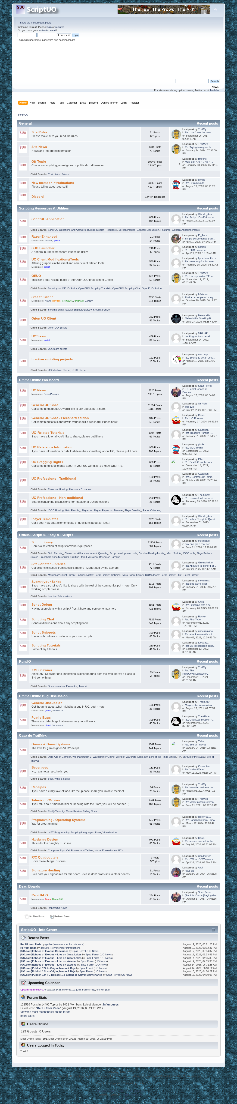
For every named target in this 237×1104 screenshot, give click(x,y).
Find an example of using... (200, 297)
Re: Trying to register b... (199, 147)
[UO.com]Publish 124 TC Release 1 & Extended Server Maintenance (61, 974)
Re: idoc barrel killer (196, 583)
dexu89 (45, 947)
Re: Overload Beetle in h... (199, 719)
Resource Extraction (80, 489)
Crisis (201, 415)
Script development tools (123, 553)
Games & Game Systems (50, 744)
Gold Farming (72, 510)
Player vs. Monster (112, 510)
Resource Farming (109, 557)
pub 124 (189, 406)
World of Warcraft (126, 756)
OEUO (36, 276)
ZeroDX (89, 300)
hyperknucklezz (207, 258)
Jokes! (65, 174)
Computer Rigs (56, 850)
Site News (39, 147)
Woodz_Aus (205, 214)
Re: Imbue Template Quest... (201, 519)
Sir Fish (202, 403)
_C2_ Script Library (188, 575)
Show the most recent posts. (36, 22)
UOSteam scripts (57, 348)
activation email (47, 30)
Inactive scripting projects (52, 359)
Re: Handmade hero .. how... (201, 820)
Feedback (111, 229)
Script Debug (41, 604)
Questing (103, 553)
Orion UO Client (43, 318)
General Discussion (148, 229)
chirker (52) (103, 989)
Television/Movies (45, 800)
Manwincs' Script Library (61, 575)
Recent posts (207, 123)
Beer (50, 778)
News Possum (51, 394)
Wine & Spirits (62, 778)
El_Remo (203, 235)
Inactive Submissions (60, 596)
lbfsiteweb (203, 294)
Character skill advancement (81, 553)
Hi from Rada (28, 947)
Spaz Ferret (205, 385)
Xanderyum (204, 856)
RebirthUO (39, 895)
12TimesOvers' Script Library (127, 575)
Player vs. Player (91, 510)
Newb (48, 300)
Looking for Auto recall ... (198, 336)
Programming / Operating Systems (58, 820)
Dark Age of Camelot (59, 756)
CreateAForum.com (131, 1094)
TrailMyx (214, 90)
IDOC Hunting (56, 510)
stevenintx (204, 540)
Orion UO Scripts (57, 327)
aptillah (202, 246)
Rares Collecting (152, 510)
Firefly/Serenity (56, 811)
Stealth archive (101, 309)
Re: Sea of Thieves (195, 744)
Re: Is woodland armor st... (200, 498)
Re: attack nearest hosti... (199, 634)
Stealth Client (42, 297)
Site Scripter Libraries (48, 564)
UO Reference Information (51, 447)
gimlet (201, 179)
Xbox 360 (142, 756)
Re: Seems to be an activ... (200, 357)
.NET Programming (58, 832)
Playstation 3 (84, 756)
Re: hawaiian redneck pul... (200, 787)
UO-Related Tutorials (47, 432)
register (59, 27)
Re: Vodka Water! (195, 769)
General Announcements (186, 229)
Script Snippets (43, 632)
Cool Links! (54, 174)
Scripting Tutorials (46, 645)
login (49, 27)
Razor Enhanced (44, 236)
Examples (71, 686)
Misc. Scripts (174, 553)
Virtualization (110, 832)
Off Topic (38, 161)
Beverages (39, 767)
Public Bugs (41, 717)
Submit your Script (46, 581)
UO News (38, 390)
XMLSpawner (41, 670)
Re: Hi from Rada (194, 183)
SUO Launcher (42, 248)
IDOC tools (189, 553)
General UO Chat (44, 405)
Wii (74, 756)
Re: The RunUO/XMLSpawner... (195, 672)
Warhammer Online (104, 756)
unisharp (79, 300)
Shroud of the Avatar (194, 756)
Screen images (126, 229)
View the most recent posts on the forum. (45, 1012)
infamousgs (111, 1004)
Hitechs (202, 158)
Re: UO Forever (194, 418)
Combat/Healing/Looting (152, 553)
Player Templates (44, 519)
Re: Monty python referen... (200, 802)
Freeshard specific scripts (54, 557)
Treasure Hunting (58, 489)
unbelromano (205, 631)
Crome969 (67, 300)
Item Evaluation (89, 557)
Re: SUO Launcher (195, 250)
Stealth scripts (56, 309)
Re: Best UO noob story (198, 462)
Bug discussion (95, 229)
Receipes (38, 787)
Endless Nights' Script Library (93, 575)
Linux (98, 832)
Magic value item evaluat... (200, 705)
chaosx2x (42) (52, 989)
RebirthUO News (57, 908)
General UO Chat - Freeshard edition (60, 418)
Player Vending (133, 510)
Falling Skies (90, 811)
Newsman (58, 710)
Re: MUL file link (194, 447)
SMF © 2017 (118, 1091)
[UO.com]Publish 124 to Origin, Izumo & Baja (47, 968)
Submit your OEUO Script (62, 288)
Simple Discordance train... (200, 238)
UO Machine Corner (59, 370)
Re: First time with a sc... (199, 605)
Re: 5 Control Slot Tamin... (199, 477)
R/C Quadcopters (45, 857)
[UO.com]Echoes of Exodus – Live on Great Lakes (50, 954)
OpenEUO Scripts (152, 288)
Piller (200, 459)
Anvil (200, 867)
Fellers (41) (88, 989)
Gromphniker (205, 562)
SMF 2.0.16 (103, 1091)
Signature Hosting (45, 870)
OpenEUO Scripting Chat (126, 288)
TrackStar (203, 701)
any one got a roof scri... (198, 544)
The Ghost (204, 495)
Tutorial (83, 686)
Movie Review (73, 811)
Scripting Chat (42, 619)
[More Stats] (27, 1015)
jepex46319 (204, 816)
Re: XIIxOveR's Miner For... (200, 565)
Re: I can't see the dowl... (199, 132)
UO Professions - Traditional (53, 478)
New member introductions (52, 183)
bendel (48, 240)
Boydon (56, 300)
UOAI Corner (79, 370)
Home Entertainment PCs (109, 850)
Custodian (203, 766)
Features (165, 229)
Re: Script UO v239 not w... (200, 217)
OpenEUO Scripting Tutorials (94, 288)
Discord (37, 196)
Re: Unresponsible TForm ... (201, 276)
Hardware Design (44, 839)
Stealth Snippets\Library (78, 309)
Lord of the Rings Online (162, 756)
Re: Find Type (193, 619)
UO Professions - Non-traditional (57, 498)
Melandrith (204, 315)
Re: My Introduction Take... (200, 645)
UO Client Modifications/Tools (55, 259)
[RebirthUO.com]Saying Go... (201, 895)
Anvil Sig (189, 870)
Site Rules (39, 132)
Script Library (42, 542)
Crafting (74, 557)
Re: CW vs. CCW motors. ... (201, 859)
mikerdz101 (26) (71, 989)
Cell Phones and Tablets (79, 850)
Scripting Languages (82, 832)
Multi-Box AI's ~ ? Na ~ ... (199, 161)
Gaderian (203, 429)
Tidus (201, 741)
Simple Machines (135, 1091)
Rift (179, 756)
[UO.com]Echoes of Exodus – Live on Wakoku (48, 961)
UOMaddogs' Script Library (160, 575)
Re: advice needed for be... (200, 841)
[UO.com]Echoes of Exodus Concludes (44, 951)
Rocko (202, 616)
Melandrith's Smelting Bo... (199, 318)
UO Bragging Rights (47, 462)
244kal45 (203, 333)
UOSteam (38, 336)
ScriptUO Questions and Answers (67, 229)
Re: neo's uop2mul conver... (200, 261)
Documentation (56, 686)
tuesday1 (203, 642)
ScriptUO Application (48, 219)
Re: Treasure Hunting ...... (199, 432)
